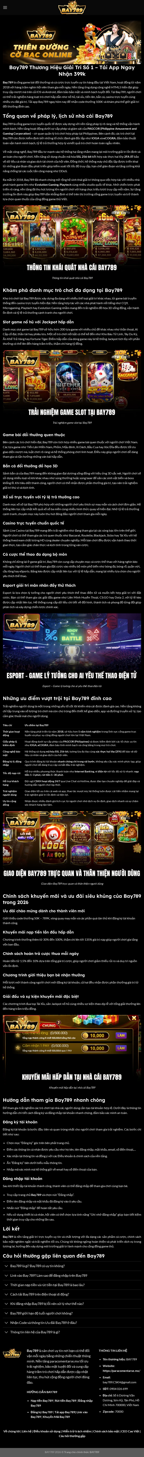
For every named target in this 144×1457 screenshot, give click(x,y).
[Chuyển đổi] (6, 1266)
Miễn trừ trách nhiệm (76, 1431)
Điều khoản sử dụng (47, 1431)
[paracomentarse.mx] (72, 7)
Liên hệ (27, 1431)
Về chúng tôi (11, 1431)
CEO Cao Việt (130, 1431)
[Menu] (5, 7)
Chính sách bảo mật (106, 1431)
